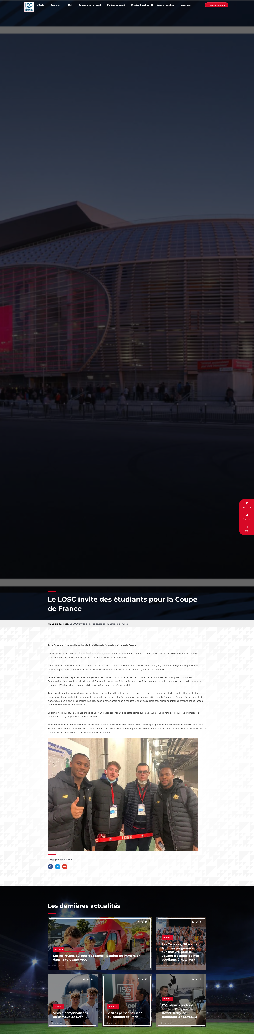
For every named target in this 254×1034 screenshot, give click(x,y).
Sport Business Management (95, 653)
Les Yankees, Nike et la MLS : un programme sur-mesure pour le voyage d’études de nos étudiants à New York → (180, 952)
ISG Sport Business (58, 624)
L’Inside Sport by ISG (142, 5)
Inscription (186, 5)
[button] (50, 866)
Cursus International (89, 5)
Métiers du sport (116, 5)
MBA (69, 5)
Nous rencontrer (165, 5)
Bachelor (55, 5)
